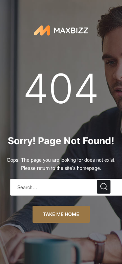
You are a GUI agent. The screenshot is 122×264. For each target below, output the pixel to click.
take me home (61, 214)
